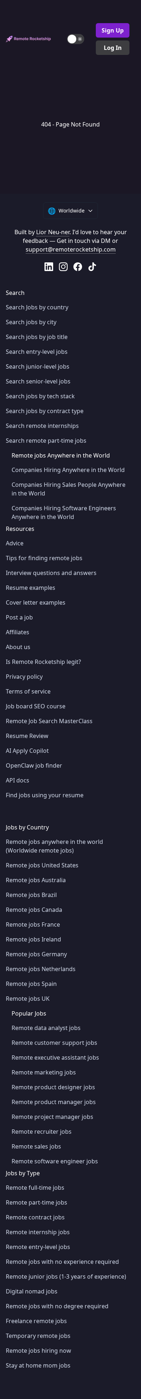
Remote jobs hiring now (38, 1351)
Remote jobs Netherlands (41, 969)
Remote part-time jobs (36, 1202)
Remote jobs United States (42, 865)
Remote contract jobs (35, 1217)
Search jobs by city (31, 322)
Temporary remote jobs (38, 1336)
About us (18, 647)
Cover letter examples (35, 602)
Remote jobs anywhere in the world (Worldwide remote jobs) (54, 846)
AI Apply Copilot (27, 751)
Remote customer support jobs (54, 1043)
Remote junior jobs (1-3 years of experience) (66, 1276)
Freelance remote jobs (36, 1321)
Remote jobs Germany (36, 954)
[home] (28, 39)
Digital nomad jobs (31, 1291)
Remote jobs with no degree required (57, 1306)
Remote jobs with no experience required (62, 1262)
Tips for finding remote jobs (44, 558)
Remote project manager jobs (52, 1117)
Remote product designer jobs (53, 1087)
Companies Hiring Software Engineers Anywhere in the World (64, 512)
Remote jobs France (33, 924)
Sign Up (113, 30)
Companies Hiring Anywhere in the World (68, 470)
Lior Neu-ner (52, 232)
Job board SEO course (35, 706)
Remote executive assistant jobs (55, 1057)
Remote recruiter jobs (42, 1132)
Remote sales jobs (36, 1146)
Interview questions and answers (51, 573)
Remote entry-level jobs (38, 1247)
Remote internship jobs (38, 1232)
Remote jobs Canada (34, 910)
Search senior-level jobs (38, 381)
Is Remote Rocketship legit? (43, 662)
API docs (17, 780)
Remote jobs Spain (31, 984)
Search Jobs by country (37, 307)
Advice (15, 543)
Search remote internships (42, 426)
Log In (113, 48)
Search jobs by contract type (45, 411)
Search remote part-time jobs (46, 441)
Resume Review (27, 736)
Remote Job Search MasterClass (49, 721)
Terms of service (28, 691)
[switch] (75, 39)
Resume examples (30, 588)
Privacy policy (24, 677)
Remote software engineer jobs (55, 1161)
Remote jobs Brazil (31, 895)
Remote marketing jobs (44, 1072)
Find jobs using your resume (45, 795)
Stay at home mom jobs (38, 1365)
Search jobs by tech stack (40, 396)
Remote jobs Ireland (33, 939)
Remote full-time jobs (35, 1188)
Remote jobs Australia (36, 880)
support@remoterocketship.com (71, 249)
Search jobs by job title (37, 337)
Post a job (19, 617)
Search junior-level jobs (37, 366)
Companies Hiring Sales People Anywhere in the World (68, 489)
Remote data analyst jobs (46, 1028)
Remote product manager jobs (54, 1102)
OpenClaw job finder (34, 765)
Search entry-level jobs (37, 352)
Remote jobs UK (28, 999)
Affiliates (17, 632)
